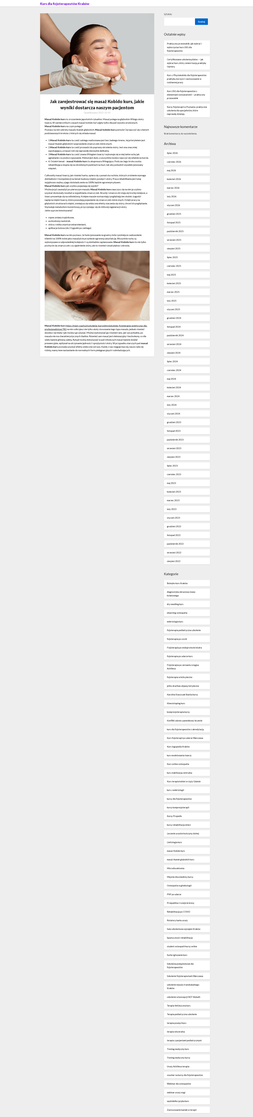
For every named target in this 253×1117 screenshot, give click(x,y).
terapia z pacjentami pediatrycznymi (184, 1040)
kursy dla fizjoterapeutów (179, 798)
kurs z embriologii (175, 790)
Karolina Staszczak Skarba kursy (182, 694)
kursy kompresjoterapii (178, 807)
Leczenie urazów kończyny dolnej (183, 833)
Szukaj (168, 14)
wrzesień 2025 (174, 240)
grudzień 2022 (174, 526)
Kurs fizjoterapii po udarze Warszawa (185, 738)
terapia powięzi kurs (176, 1023)
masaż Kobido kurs (176, 851)
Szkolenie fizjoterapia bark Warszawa (185, 976)
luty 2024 (171, 404)
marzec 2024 (173, 396)
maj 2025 (171, 274)
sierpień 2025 (173, 248)
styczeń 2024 (173, 413)
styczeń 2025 (173, 309)
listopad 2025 (174, 222)
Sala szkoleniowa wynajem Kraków (183, 929)
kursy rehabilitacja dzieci (179, 824)
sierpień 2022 (173, 561)
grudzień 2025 (174, 213)
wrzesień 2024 (174, 344)
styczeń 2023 (173, 517)
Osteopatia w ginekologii (179, 885)
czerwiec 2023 (174, 474)
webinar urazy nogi (176, 1092)
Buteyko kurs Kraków (177, 583)
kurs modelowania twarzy (179, 755)
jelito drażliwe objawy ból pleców (183, 686)
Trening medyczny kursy (178, 1057)
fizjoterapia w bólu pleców (179, 677)
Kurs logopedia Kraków (178, 746)
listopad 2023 (174, 431)
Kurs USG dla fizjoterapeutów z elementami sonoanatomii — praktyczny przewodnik (186, 95)
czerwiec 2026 (174, 161)
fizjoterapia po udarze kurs (180, 656)
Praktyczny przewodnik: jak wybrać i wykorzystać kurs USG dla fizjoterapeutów (184, 47)
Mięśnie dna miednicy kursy (180, 877)
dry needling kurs (175, 604)
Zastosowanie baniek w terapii (181, 1110)
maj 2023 (171, 483)
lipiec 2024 (172, 361)
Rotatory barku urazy (177, 920)
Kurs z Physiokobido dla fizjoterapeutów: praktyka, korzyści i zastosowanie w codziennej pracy (187, 79)
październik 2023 (175, 439)
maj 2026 (171, 170)
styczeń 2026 (173, 205)
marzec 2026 (173, 187)
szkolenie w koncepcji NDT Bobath (183, 997)
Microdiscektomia (175, 868)
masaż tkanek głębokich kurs (180, 859)
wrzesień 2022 (174, 552)
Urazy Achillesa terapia (178, 1066)
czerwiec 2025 (174, 266)
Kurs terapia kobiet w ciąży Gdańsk (184, 781)
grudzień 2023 (174, 422)
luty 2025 (171, 300)
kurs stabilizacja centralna (179, 772)
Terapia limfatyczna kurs (178, 1005)
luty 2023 (171, 509)
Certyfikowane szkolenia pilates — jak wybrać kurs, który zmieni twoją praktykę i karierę (186, 63)
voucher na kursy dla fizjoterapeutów (185, 1075)
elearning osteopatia (177, 612)
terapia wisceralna (176, 1031)
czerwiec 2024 (174, 370)
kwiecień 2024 (174, 387)
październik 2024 (175, 335)
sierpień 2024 (173, 352)
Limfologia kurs (174, 842)
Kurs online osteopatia (178, 764)
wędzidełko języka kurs (178, 1101)
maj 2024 (171, 378)
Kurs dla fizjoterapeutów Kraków (64, 4)
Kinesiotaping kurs (176, 703)
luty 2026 (171, 196)
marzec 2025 (173, 292)
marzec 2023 (173, 500)
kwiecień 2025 (174, 283)
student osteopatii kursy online (182, 946)
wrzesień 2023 (174, 448)
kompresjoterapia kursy (178, 712)
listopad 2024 (174, 326)
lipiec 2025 (172, 257)
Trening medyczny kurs (178, 1049)
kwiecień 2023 (174, 491)
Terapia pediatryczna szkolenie (182, 1014)
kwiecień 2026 (174, 179)
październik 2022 (175, 543)
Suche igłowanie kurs (177, 955)
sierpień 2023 (173, 457)
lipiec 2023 (172, 465)
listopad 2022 (174, 535)
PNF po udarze (174, 894)
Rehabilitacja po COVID (178, 911)
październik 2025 (175, 231)
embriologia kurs (175, 621)
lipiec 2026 (172, 153)
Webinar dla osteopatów (179, 1083)
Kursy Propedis (174, 816)
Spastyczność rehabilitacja (180, 937)
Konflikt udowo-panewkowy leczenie (184, 720)
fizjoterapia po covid (177, 639)
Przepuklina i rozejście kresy (180, 903)
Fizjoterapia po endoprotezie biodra (184, 647)
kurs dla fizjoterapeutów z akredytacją (185, 729)
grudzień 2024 (174, 318)
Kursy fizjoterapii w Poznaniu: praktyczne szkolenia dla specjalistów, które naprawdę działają (187, 110)
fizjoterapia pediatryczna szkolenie (184, 630)
